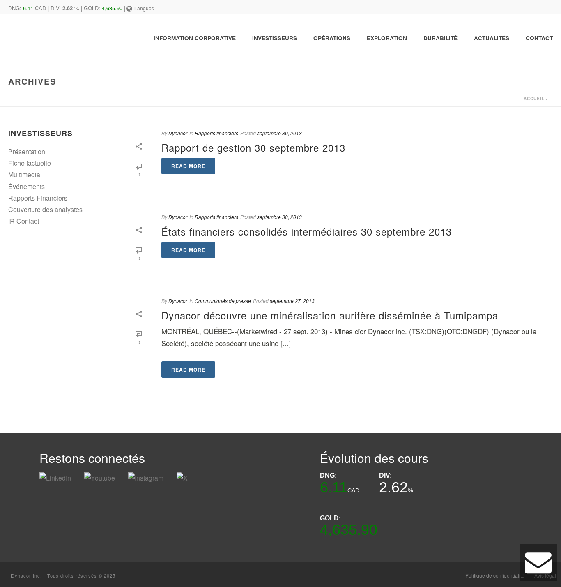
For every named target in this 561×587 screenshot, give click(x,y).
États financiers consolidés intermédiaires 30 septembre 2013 (306, 231)
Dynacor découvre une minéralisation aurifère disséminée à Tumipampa (329, 315)
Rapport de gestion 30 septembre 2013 (253, 147)
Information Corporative (195, 38)
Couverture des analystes (45, 209)
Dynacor (177, 132)
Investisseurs (274, 38)
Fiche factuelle (29, 163)
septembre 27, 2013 (292, 300)
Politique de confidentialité (494, 575)
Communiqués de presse (223, 300)
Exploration (387, 38)
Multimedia (24, 174)
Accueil (534, 99)
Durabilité (440, 38)
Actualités (491, 38)
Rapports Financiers (37, 198)
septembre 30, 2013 (279, 132)
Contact (539, 38)
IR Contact (23, 221)
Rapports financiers (216, 132)
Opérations (331, 38)
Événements (26, 186)
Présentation (26, 151)
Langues (144, 8)
